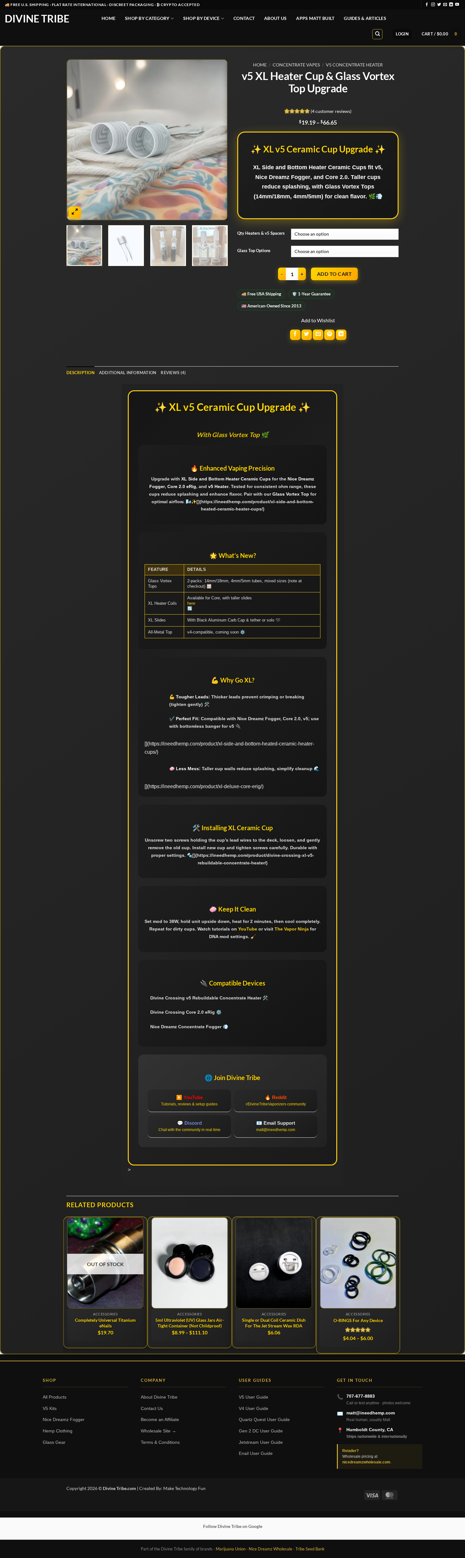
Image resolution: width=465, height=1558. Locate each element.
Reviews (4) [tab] (173, 372)
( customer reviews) (331, 111)
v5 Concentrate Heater (354, 64)
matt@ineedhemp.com (275, 1130)
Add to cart (334, 274)
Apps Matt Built (315, 18)
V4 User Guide (253, 1408)
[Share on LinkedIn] (341, 335)
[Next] (216, 140)
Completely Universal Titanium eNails (105, 1323)
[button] (402, 34)
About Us (275, 18)
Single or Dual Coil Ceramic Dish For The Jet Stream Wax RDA (274, 1323)
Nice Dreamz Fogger (63, 1419)
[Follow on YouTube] (457, 5)
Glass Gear (54, 1442)
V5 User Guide (253, 1397)
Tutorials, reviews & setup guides (189, 1104)
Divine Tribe (37, 19)
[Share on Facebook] (295, 335)
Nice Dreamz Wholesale (270, 1548)
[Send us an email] (445, 5)
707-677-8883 (360, 1396)
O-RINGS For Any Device (358, 1320)
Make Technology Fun (184, 1488)
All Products (54, 1397)
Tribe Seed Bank (310, 1548)
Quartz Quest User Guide (264, 1419)
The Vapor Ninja (292, 928)
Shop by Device (201, 18)
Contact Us (152, 1408)
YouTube (247, 928)
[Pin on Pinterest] (329, 335)
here (191, 603)
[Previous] (77, 140)
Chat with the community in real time (189, 1130)
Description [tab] (80, 372)
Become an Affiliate (160, 1419)
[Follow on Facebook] (427, 5)
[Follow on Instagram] (433, 5)
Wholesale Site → (158, 1430)
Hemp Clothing (57, 1430)
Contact (244, 18)
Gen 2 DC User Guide (261, 1430)
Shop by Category (147, 18)
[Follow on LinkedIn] (451, 5)
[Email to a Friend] (318, 335)
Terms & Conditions (160, 1442)
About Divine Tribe (159, 1397)
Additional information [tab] (128, 372)
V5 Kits (50, 1408)
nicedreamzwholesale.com (366, 1462)
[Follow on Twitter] (439, 5)
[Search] (377, 34)
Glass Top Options (253, 251)
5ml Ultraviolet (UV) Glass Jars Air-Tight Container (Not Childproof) (189, 1323)
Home (108, 18)
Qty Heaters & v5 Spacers (261, 233)
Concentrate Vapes (296, 64)
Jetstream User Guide (261, 1442)
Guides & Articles (365, 18)
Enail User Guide (256, 1453)
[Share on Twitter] (306, 335)
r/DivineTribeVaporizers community (276, 1104)
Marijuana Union (230, 1548)
